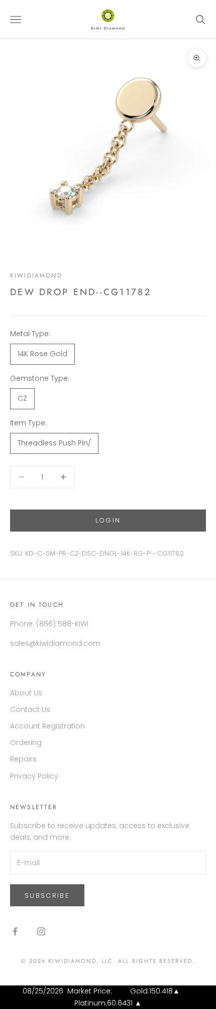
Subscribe (47, 895)
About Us (26, 693)
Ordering (26, 742)
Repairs (23, 759)
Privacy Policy (34, 776)
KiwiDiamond (36, 275)
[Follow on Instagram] (41, 931)
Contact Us (30, 709)
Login (108, 520)
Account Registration (47, 726)
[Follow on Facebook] (15, 931)
